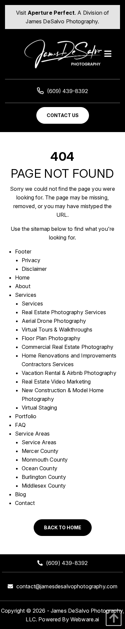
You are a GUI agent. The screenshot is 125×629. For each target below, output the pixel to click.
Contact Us (63, 115)
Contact (25, 503)
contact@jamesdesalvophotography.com (67, 586)
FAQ (20, 425)
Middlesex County (44, 485)
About (22, 286)
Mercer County (40, 451)
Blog (20, 494)
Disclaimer (34, 268)
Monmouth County (45, 459)
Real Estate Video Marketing (56, 381)
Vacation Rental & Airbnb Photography (69, 373)
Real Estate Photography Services (64, 312)
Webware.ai (84, 619)
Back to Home (62, 527)
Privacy (31, 260)
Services (25, 294)
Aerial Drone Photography (54, 321)
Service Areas (32, 433)
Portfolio (25, 416)
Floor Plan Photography (51, 338)
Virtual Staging (39, 407)
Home (22, 277)
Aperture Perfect (51, 12)
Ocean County (39, 468)
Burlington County (44, 477)
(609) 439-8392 (67, 91)
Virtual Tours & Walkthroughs (57, 329)
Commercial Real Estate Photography (67, 347)
